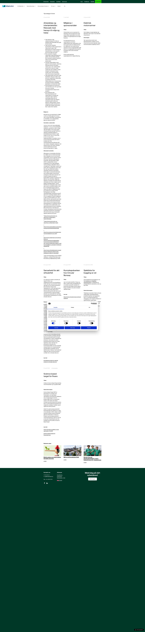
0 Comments (54, 368)
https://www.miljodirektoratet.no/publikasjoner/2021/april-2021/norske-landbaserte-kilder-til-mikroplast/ (52, 252)
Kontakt (92, 1)
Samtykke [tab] (55, 307)
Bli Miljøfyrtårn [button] (20, 6)
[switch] (66, 323)
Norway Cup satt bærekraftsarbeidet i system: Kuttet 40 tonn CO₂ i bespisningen (92, 459)
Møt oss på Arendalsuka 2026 (71, 457)
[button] (64, 6)
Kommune (64, 1)
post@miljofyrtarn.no (49, 476)
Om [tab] (89, 307)
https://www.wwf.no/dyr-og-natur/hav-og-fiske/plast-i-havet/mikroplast (50, 217)
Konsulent (52, 1)
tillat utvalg (72, 327)
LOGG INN (98, 1)
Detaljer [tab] (72, 307)
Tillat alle (89, 327)
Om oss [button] (52, 6)
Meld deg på (92, 479)
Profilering (86, 1)
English (60, 480)
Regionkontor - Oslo (61, 477)
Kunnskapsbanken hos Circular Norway (72, 272)
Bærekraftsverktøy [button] (30, 6)
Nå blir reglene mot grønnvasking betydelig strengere (52, 458)
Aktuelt (59, 6)
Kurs (82, 1)
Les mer (45, 461)
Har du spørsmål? (140, 629)
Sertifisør (58, 1)
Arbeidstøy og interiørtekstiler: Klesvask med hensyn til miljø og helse (51, 28)
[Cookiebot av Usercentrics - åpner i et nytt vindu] (92, 303)
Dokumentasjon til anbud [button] (43, 6)
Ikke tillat (56, 327)
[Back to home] (8, 6)
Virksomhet (46, 1)
